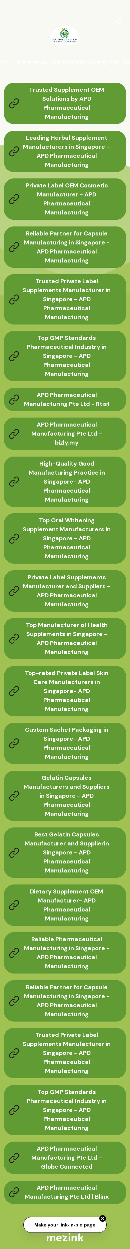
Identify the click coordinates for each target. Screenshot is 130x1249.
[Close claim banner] (102, 1219)
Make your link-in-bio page (65, 1225)
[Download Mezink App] (65, 1237)
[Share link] (118, 20)
